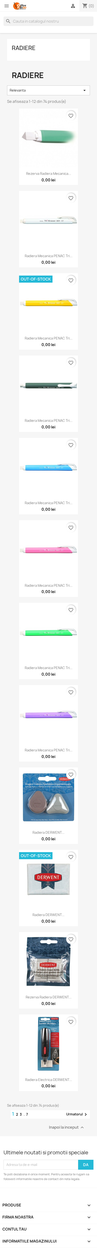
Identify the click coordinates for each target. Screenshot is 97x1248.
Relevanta (48, 90)
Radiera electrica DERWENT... (48, 1079)
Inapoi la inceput (67, 1127)
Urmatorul (77, 1114)
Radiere (24, 48)
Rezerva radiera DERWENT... (49, 997)
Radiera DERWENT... (48, 832)
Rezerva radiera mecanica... (48, 173)
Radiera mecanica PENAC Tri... (49, 256)
